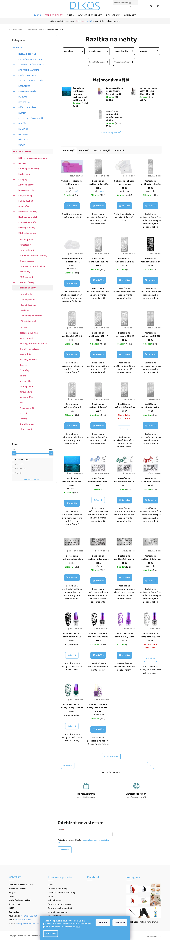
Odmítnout (103, 922)
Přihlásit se (64, 849)
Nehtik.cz (80, 21)
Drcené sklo (25, 381)
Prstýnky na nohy (28, 359)
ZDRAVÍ (21, 145)
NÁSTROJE (23, 139)
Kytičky (23, 365)
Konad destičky (28, 304)
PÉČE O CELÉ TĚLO (27, 107)
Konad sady (26, 294)
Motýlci (23, 413)
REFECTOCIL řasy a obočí (30, 118)
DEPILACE (23, 96)
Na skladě (21, 459)
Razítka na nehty (27, 287)
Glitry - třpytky (26, 282)
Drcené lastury (26, 261)
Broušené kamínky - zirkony (33, 255)
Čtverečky (24, 370)
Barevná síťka (26, 397)
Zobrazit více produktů (110, 132)
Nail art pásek (26, 239)
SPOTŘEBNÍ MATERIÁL (28, 70)
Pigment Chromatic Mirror (32, 266)
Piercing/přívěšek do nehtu (33, 343)
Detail (123, 429)
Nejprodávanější (102, 150)
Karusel (23, 327)
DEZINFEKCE (24, 86)
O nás (50, 884)
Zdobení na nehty (27, 233)
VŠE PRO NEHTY (23, 151)
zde (78, 926)
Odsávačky (23, 206)
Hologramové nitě (28, 332)
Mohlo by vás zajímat (58, 911)
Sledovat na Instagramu (146, 921)
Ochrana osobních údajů (60, 908)
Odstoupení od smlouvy (59, 904)
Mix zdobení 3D (26, 407)
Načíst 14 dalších (111, 756)
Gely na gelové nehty (29, 168)
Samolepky (25, 244)
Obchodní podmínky (58, 888)
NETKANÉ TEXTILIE (27, 53)
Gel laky (22, 163)
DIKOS (89, 21)
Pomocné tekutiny (27, 211)
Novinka (20, 468)
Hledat (116, 8)
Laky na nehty (25, 195)
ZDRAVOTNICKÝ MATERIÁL (30, 80)
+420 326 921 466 (29, 915)
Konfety (23, 418)
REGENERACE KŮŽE (27, 91)
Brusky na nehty (26, 190)
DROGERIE (23, 134)
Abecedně (120, 150)
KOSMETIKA (24, 102)
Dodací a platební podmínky (61, 892)
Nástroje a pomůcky (28, 217)
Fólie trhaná (25, 429)
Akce (18, 464)
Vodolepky (24, 271)
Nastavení (51, 933)
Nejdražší (84, 150)
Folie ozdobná (26, 250)
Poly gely (23, 179)
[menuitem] (37, 15)
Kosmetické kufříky (28, 222)
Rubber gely (24, 174)
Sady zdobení (26, 338)
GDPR (50, 896)
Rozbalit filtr (31, 479)
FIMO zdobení (26, 277)
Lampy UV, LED (25, 200)
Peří (21, 402)
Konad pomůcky (29, 299)
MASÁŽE (22, 123)
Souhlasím (119, 922)
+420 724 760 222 (23, 919)
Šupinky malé (26, 386)
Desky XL (25, 310)
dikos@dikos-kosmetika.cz (29, 923)
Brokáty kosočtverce (30, 348)
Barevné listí (25, 391)
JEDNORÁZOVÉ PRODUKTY (31, 64)
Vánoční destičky (29, 321)
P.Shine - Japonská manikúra (32, 158)
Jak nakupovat (55, 900)
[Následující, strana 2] (150, 765)
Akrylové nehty (26, 184)
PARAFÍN (22, 112)
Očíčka (22, 375)
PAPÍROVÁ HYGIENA (27, 75)
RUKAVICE (23, 129)
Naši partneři (54, 915)
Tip (18, 473)
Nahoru (69, 765)
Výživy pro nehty (26, 227)
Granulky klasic (27, 424)
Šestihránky (25, 354)
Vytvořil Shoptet (154, 936)
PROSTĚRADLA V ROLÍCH (30, 59)
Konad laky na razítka (31, 315)
